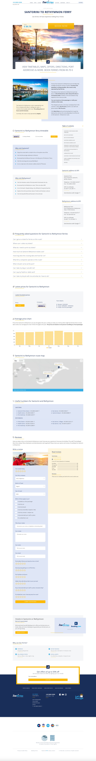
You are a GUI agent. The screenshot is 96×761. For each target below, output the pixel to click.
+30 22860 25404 (63, 411)
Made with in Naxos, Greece (48, 750)
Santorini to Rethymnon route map (72, 155)
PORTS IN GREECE (26, 688)
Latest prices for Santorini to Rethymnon (71, 150)
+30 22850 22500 (50, 694)
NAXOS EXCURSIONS (59, 688)
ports (35, 2)
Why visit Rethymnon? (69, 137)
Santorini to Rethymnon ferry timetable (71, 131)
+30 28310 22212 (68, 421)
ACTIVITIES (57, 2)
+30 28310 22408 (30, 425)
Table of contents (68, 126)
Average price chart (68, 153)
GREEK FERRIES (68, 688)
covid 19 (68, 2)
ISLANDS (39, 2)
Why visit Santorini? (68, 135)
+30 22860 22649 (34, 411)
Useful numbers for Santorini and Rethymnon (72, 159)
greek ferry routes (48, 688)
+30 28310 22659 (66, 423)
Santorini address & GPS (69, 140)
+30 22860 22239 (30, 415)
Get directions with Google (71, 193)
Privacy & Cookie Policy (22, 750)
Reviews (66, 162)
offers (31, 2)
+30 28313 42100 (29, 423)
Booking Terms (34, 750)
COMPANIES (62, 2)
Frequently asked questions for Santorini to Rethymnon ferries (71, 146)
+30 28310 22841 (29, 421)
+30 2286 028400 (65, 413)
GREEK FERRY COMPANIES (37, 688)
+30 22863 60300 (29, 413)
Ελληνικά (80, 2)
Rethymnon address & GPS (70, 142)
